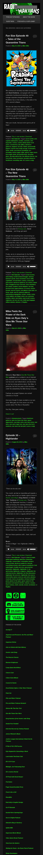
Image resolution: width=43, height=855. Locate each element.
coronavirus (14, 145)
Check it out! (10, 414)
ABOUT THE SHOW (29, 17)
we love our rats (17, 300)
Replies (24, 302)
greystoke (9, 569)
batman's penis (10, 279)
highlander (16, 569)
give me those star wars (19, 420)
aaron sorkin (30, 139)
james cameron (18, 577)
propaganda (17, 294)
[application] (21, 130)
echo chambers (31, 284)
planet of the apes (15, 581)
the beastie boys (22, 154)
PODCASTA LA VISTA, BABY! (26, 21)
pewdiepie (25, 150)
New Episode (16, 139)
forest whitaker (23, 286)
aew (35, 139)
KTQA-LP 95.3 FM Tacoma (14, 746)
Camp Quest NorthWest (13, 667)
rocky (33, 294)
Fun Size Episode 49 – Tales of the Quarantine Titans (17, 39)
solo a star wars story (27, 422)
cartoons (27, 141)
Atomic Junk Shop (11, 652)
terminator (32, 585)
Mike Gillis (25, 46)
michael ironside (29, 579)
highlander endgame (19, 571)
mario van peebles (18, 579)
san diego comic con (21, 296)
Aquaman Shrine (11, 642)
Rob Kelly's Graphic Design (14, 802)
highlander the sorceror (13, 575)
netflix (12, 150)
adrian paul (9, 559)
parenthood (17, 150)
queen (23, 581)
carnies (21, 141)
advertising (9, 277)
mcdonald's (31, 148)
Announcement (16, 418)
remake (32, 583)
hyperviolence (19, 288)
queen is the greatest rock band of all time (20, 582)
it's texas (27, 288)
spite (22, 152)
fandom (15, 286)
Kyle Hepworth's (17, 751)
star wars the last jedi (18, 426)
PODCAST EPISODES (13, 17)
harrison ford (10, 288)
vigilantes (9, 300)
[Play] (8, 130)
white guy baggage (29, 300)
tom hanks (19, 298)
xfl (23, 160)
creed (29, 281)
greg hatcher (29, 567)
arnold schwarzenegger (20, 277)
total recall (26, 298)
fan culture (9, 286)
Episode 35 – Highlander (13, 436)
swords (21, 585)
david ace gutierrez (19, 282)
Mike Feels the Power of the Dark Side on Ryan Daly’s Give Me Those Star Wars (17, 317)
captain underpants (12, 141)
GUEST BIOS (10, 21)
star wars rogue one (15, 424)
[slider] (33, 130)
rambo (29, 294)
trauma (32, 298)
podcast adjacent (24, 292)
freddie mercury (19, 567)
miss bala (31, 290)
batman (31, 277)
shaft (16, 585)
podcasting (9, 294)
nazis (7, 150)
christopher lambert (27, 561)
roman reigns (16, 152)
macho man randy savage (19, 148)
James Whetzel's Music (13, 734)
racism (24, 294)
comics (14, 143)
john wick (27, 577)
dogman (14, 147)
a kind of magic (30, 557)
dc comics (29, 282)
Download (29, 136)
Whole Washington (11, 853)
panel (7, 581)
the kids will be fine (16, 156)
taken (13, 298)
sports (27, 152)
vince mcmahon (18, 158)
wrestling (16, 160)
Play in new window (18, 136)
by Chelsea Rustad (17, 729)
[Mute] (28, 130)
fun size (20, 147)
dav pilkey (21, 145)
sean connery (10, 585)
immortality (9, 577)
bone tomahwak (21, 279)
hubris (25, 147)
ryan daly (17, 422)
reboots (27, 583)
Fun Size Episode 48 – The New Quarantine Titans (17, 173)
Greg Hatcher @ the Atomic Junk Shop (18, 718)
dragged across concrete (17, 284)
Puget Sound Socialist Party (14, 787)
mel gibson (24, 290)
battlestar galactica (19, 559)
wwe (21, 160)
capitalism (9, 281)
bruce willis (30, 279)
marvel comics (15, 290)
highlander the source (28, 575)
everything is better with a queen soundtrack (20, 565)
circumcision (17, 281)
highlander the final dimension (26, 573)
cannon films (16, 561)
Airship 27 (9, 630)
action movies (30, 275)
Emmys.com (22, 229)
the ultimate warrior (28, 156)
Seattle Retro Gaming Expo (14, 812)
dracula (29, 563)
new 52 (16, 292)
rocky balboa (10, 296)
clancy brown (10, 563)
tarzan (26, 585)
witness (18, 302)
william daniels (10, 302)
